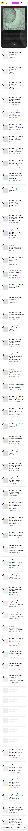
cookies (11, 827)
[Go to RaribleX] (15, 3)
